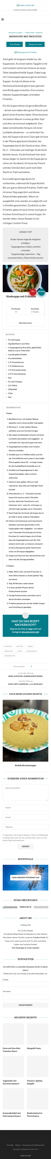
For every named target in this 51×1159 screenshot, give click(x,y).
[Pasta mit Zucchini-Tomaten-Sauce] (13, 1034)
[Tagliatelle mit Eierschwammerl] (13, 1066)
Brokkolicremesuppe (25, 765)
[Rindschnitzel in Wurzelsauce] (37, 1099)
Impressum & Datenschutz (33, 1145)
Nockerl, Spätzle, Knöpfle (35, 1082)
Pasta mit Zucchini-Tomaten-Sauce (12, 1050)
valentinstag (32, 651)
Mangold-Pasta (34, 1048)
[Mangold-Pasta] (37, 1034)
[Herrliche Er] (25, 907)
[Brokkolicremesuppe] (25, 731)
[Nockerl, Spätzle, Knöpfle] (37, 1066)
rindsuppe (8, 651)
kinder (30, 646)
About (18, 1145)
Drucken (41, 291)
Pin (33, 291)
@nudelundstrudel (30, 632)
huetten (19, 646)
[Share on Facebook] (34, 666)
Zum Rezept (15, 44)
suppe (19, 651)
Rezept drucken (35, 44)
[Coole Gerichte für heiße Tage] (25, 877)
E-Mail (5, 980)
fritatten (8, 646)
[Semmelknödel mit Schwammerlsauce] (13, 1099)
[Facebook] (40, 19)
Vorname (6, 991)
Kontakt (10, 1145)
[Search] (48, 19)
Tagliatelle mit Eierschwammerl (11, 1082)
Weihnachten (9, 656)
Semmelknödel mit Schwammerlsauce (12, 1114)
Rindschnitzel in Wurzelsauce (34, 1114)
